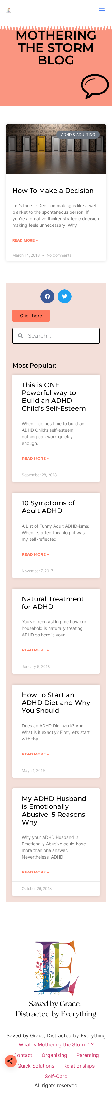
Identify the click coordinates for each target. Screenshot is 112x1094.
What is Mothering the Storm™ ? (56, 1044)
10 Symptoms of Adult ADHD (48, 507)
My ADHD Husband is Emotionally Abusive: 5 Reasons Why (54, 810)
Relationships (79, 1066)
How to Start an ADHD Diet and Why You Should (56, 702)
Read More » (25, 240)
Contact (22, 1055)
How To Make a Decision (53, 190)
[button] (101, 10)
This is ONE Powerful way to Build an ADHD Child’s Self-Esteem (54, 396)
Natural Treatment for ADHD (53, 603)
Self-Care (56, 1076)
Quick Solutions (35, 1066)
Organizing (54, 1055)
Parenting (88, 1055)
